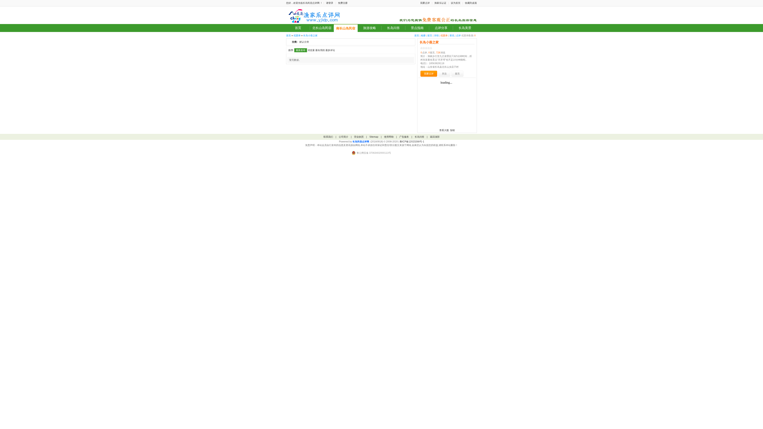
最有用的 (320, 50)
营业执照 (359, 136)
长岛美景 (465, 28)
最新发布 (300, 50)
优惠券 (444, 35)
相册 (423, 35)
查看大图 (444, 130)
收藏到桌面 (471, 3)
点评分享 (441, 28)
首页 (298, 28)
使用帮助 (389, 136)
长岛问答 (393, 28)
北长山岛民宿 (321, 28)
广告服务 (404, 136)
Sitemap (373, 136)
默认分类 (304, 42)
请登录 (329, 3)
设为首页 (455, 3)
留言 (429, 35)
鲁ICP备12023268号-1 (412, 141)
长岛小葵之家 (310, 35)
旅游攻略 (369, 28)
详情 (436, 35)
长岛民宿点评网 (360, 141)
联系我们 (328, 136)
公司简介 (343, 136)
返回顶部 (435, 136)
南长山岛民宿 (345, 28)
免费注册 (343, 3)
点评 (458, 35)
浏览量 (311, 50)
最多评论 (330, 50)
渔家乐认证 (440, 3)
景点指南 (417, 28)
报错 (452, 130)
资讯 (451, 35)
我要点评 (425, 3)
